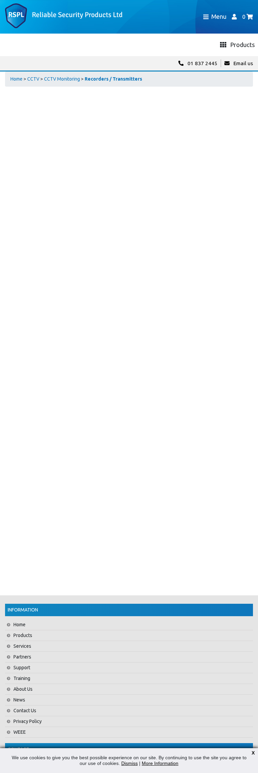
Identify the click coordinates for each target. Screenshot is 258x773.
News (19, 699)
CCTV (33, 79)
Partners (22, 657)
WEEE (19, 732)
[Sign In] (234, 16)
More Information (160, 763)
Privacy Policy (27, 721)
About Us (23, 689)
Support (21, 667)
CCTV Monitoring (62, 79)
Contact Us (24, 710)
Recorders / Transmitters (113, 79)
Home (16, 79)
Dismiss (129, 763)
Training (21, 678)
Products (22, 635)
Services (22, 646)
